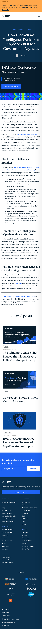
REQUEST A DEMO (21, 492)
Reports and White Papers (30, 508)
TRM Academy (6, 557)
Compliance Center (28, 546)
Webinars (25, 513)
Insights (14, 29)
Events (24, 521)
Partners (24, 543)
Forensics (5, 505)
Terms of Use (6, 609)
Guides (24, 516)
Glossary (24, 524)
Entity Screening (7, 513)
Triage (4, 508)
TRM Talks (25, 519)
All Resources (26, 502)
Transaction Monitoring (9, 516)
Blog (23, 505)
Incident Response (7, 563)
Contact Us (25, 549)
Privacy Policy (6, 612)
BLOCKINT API (6, 510)
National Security (7, 532)
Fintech (4, 543)
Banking (4, 538)
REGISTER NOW (11, 87)
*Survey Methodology (8, 622)
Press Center (26, 538)
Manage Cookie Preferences (10, 619)
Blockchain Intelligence (9, 502)
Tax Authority (6, 546)
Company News (27, 541)
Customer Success (8, 560)
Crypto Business (7, 541)
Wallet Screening (7, 519)
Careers (24, 535)
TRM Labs (18, 283)
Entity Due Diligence (8, 521)
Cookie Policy (6, 615)
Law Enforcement (7, 530)
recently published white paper (26, 134)
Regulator (5, 535)
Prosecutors (5, 549)
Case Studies (26, 510)
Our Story (25, 532)
